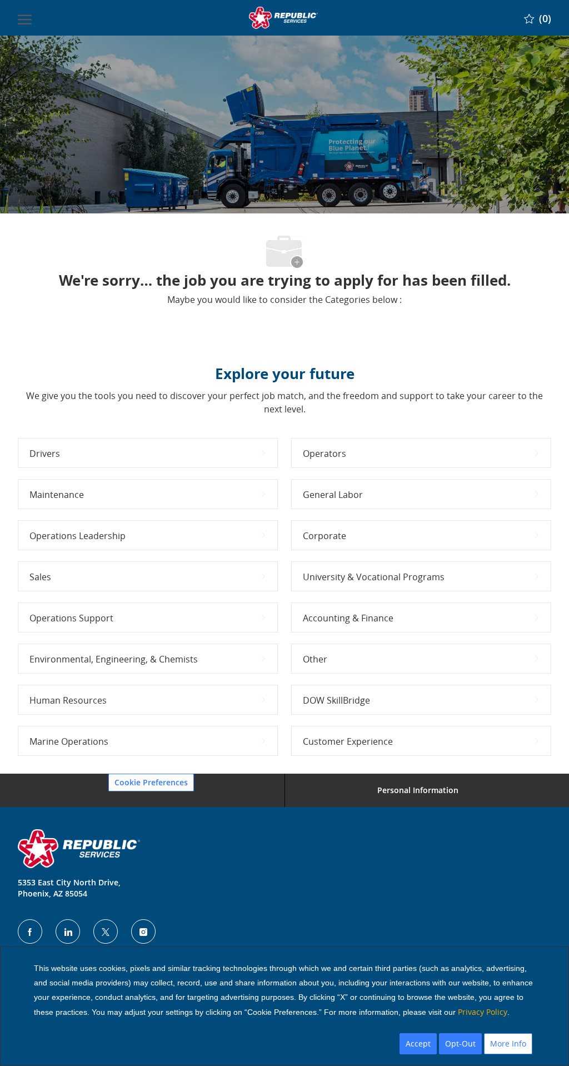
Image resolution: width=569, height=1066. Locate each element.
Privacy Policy (482, 1012)
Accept (418, 1043)
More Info (508, 1043)
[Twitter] (105, 931)
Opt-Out (460, 1043)
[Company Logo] (283, 18)
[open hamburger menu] (25, 17)
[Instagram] (143, 931)
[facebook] (30, 931)
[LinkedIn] (68, 931)
